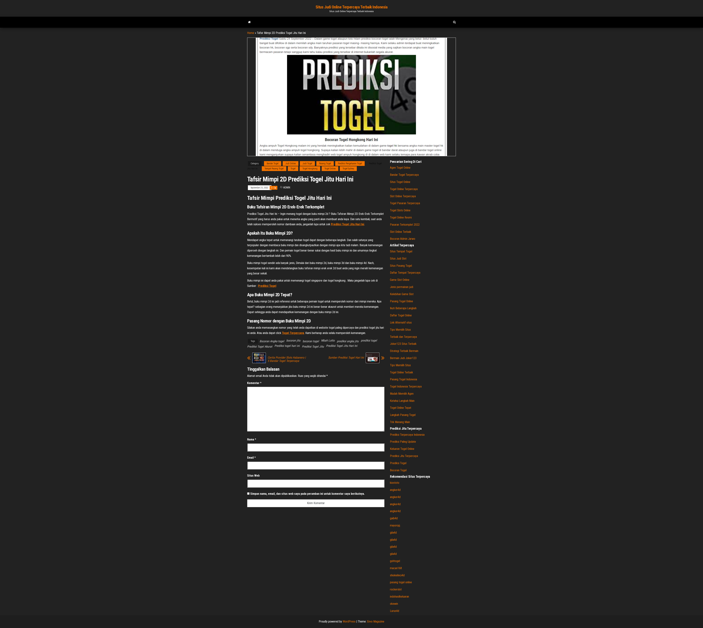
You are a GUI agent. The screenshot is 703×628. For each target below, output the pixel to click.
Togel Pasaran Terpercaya (405, 203)
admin (286, 187)
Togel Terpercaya (293, 333)
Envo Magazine (375, 621)
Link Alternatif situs (401, 322)
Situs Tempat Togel (401, 251)
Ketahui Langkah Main (402, 401)
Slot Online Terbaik (400, 232)
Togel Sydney (348, 168)
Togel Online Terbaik (401, 372)
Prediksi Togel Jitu (313, 346)
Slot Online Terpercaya (403, 196)
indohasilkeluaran (399, 596)
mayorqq (395, 525)
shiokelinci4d (397, 575)
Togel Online (330, 168)
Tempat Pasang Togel (274, 168)
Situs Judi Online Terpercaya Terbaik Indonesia (352, 7)
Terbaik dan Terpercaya (403, 337)
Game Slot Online (399, 280)
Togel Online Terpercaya (404, 189)
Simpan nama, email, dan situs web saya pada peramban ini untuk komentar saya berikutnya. (307, 493)
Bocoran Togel (398, 470)
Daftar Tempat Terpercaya (405, 272)
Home (250, 33)
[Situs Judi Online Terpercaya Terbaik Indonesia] (249, 22)
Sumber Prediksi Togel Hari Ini (346, 357)
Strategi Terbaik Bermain (404, 351)
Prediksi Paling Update (403, 441)
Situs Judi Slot (398, 258)
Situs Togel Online (400, 182)
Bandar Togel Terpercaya (404, 175)
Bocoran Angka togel (272, 341)
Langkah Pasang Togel (403, 415)
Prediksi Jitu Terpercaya (404, 456)
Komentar (254, 383)
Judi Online (290, 163)
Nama (251, 439)
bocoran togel (311, 341)
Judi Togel (307, 163)
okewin (394, 603)
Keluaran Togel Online (402, 449)
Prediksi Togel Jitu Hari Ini (341, 346)
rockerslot (396, 589)
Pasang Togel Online (401, 301)
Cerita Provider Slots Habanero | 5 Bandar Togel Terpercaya (287, 359)
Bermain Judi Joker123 (403, 358)
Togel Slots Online (400, 210)
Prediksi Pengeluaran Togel (350, 163)
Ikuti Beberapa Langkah (403, 308)
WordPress (349, 621)
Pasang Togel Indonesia (403, 379)
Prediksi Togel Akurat (259, 346)
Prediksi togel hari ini (287, 346)
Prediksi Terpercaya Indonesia (407, 434)
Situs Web (253, 475)
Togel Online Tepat (400, 408)
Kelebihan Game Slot (402, 294)
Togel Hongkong (309, 168)
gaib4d (394, 518)
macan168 (396, 568)
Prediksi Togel (398, 463)
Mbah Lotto (328, 340)
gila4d (393, 532)
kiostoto (394, 482)
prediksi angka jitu (348, 341)
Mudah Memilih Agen (402, 393)
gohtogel (395, 561)
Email (251, 457)
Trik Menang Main (400, 422)
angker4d (395, 490)
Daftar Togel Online (401, 315)
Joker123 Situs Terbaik (403, 344)
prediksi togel (369, 340)
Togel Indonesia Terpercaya (406, 386)
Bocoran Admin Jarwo (402, 238)
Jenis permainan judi (401, 287)
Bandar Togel (272, 163)
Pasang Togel (325, 163)
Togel (293, 168)
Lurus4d (394, 611)
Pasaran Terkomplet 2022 (405, 224)
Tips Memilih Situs (400, 329)
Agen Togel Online (400, 167)
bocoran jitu (293, 340)
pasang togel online (401, 582)
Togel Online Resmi (401, 217)
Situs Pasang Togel (401, 265)
